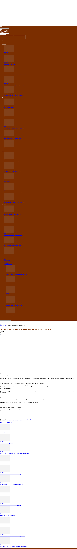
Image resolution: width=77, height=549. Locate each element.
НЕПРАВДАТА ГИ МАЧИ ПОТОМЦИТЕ (6, 525)
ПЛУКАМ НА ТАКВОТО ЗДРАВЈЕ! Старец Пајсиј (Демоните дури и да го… (15, 85)
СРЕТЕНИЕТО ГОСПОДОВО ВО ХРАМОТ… (12, 295)
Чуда (4, 42)
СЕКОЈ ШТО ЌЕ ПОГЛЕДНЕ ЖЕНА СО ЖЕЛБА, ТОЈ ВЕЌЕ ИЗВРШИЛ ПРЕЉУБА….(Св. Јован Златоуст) (16, 432)
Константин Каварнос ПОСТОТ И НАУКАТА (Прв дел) (12, 171)
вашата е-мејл (11, 33)
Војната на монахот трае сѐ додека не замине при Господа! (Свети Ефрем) (19, 419)
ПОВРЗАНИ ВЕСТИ (3, 422)
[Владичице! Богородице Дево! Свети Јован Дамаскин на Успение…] (10, 271)
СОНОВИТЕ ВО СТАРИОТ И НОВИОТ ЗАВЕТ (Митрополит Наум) (14, 128)
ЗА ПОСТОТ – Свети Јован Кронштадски (10, 64)
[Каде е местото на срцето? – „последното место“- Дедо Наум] (9, 146)
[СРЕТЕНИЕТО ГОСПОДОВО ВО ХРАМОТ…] (10, 292)
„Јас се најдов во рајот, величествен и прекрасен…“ (14, 420)
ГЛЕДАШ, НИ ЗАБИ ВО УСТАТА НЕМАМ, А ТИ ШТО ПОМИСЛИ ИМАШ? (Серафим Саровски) (14, 453)
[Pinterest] (8, 415)
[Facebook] (1, 415)
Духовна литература (7, 260)
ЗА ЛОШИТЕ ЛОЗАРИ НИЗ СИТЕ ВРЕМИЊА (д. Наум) (12, 245)
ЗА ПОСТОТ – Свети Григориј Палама (6, 494)
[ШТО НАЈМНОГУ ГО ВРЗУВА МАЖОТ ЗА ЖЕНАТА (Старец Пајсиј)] (5, 502)
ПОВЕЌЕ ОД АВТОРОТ (11, 422)
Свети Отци (4, 44)
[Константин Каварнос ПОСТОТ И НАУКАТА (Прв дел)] (9, 168)
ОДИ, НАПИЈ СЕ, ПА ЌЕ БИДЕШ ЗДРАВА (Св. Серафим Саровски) (14, 95)
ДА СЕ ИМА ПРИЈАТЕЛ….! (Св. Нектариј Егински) (8, 515)
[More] (14, 415)
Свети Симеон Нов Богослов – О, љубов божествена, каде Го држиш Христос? (12, 536)
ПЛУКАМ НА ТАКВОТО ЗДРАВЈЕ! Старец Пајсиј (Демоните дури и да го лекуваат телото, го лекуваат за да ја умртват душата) (20, 463)
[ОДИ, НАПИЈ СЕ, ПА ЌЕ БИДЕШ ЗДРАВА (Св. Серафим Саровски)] (9, 92)
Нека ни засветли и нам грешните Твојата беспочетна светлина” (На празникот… (19, 284)
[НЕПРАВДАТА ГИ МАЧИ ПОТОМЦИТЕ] (5, 523)
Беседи (3, 97)
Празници (7, 272)
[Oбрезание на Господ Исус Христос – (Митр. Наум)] (10, 302)
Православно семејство (7, 261)
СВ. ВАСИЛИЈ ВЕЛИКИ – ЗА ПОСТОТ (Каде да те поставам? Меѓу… (14, 202)
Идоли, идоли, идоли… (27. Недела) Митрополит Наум (13, 255)
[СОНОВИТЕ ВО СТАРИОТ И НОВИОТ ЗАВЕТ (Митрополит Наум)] (9, 125)
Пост (3, 151)
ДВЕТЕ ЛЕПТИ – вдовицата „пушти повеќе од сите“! (12, 214)
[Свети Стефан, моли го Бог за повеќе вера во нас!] (10, 313)
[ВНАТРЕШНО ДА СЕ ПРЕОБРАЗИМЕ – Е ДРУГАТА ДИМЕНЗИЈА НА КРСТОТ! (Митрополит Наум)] (9, 115)
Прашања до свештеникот (8, 264)
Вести (5, 259)
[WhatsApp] (11, 415)
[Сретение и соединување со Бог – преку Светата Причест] (9, 222)
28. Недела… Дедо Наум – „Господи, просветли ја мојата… (13, 235)
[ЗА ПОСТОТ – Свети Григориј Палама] (5, 492)
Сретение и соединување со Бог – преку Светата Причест (13, 224)
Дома (1, 325)
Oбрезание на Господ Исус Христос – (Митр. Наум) (14, 305)
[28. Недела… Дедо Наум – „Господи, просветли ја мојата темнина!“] (9, 232)
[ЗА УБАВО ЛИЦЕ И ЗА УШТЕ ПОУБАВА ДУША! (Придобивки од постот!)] (9, 158)
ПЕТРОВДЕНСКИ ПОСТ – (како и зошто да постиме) (12, 181)
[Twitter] (5, 415)
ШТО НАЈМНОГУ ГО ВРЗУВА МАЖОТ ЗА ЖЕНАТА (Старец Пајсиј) (10, 505)
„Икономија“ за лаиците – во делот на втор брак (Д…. (12, 138)
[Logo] (6, 38)
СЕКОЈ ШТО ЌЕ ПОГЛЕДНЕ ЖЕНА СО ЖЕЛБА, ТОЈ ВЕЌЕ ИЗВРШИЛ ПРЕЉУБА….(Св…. (17, 54)
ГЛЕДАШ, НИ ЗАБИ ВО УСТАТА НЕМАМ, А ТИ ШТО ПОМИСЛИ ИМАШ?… (15, 74)
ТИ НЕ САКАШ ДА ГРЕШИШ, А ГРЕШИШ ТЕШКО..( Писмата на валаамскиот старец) (13, 546)
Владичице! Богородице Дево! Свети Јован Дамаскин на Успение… (16, 274)
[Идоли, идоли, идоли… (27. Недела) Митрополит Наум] (9, 253)
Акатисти (7, 263)
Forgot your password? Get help (4, 30)
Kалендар (4, 204)
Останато (4, 258)
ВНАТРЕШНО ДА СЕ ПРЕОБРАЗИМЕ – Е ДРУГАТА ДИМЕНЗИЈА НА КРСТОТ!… (16, 117)
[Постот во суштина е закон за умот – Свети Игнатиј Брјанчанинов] (9, 189)
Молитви (5, 262)
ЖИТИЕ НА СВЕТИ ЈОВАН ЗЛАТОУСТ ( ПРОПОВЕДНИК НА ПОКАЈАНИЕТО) (12, 484)
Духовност (4, 40)
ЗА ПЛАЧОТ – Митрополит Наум (9, 107)
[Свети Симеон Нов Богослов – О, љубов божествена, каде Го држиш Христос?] (5, 533)
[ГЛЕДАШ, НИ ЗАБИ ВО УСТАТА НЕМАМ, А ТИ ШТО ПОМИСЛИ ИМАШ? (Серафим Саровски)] (9, 72)
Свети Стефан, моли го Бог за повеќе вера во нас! (14, 315)
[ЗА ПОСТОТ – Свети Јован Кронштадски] (9, 61)
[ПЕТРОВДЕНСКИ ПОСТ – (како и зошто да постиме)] (9, 179)
